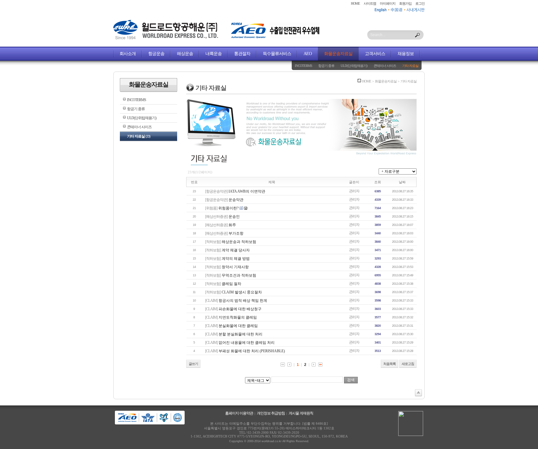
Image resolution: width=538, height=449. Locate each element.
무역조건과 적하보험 (239, 275)
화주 (232, 225)
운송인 (234, 216)
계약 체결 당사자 (236, 250)
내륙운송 (213, 53)
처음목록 (389, 364)
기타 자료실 (410, 66)
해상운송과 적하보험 (239, 242)
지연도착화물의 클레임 (238, 317)
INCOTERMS (303, 66)
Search (417, 35)
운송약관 (236, 200)
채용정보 (406, 53)
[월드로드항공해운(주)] (165, 38)
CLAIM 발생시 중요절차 (242, 292)
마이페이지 (387, 3)
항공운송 (156, 53)
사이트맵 (370, 3)
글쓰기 (193, 364)
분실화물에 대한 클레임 (238, 326)
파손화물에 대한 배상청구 (240, 309)
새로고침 (408, 364)
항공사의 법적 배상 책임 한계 (243, 300)
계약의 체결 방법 (236, 258)
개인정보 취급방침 (271, 413)
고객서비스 (375, 53)
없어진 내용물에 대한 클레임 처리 (247, 342)
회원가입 (405, 3)
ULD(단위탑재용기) (354, 66)
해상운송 (185, 53)
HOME (355, 3)
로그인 (420, 3)
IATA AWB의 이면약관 (247, 191)
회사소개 (128, 53)
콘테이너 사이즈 (385, 66)
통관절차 (242, 53)
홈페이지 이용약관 (239, 413)
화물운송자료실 (338, 53)
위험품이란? (228, 208)
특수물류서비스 (277, 53)
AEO (308, 53)
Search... (377, 35)
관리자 (354, 191)
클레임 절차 (231, 284)
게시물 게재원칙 (301, 413)
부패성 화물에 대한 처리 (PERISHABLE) (252, 351)
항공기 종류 (326, 66)
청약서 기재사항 (235, 267)
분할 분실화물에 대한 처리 (240, 334)
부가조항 (236, 233)
